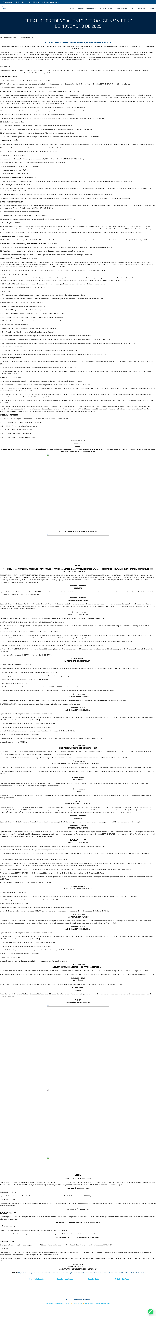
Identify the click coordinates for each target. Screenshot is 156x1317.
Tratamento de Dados (102, 1304)
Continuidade (77, 1304)
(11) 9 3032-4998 (33, 2)
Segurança (59, 1304)
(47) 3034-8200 (20, 2)
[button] (150, 1311)
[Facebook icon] (152, 2)
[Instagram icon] (149, 2)
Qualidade (49, 1304)
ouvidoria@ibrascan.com (50, 2)
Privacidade (89, 1304)
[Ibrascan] (5, 8)
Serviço (67, 1304)
